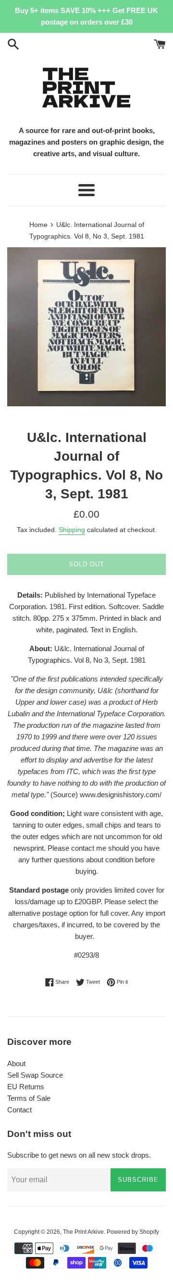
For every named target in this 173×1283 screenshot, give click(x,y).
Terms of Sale (28, 1098)
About (16, 1063)
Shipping (72, 530)
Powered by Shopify (133, 1232)
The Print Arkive (83, 1232)
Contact (19, 1110)
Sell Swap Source (35, 1075)
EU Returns (25, 1087)
